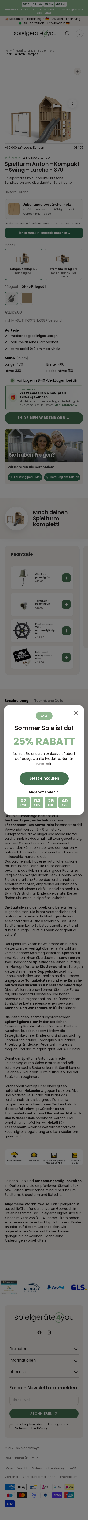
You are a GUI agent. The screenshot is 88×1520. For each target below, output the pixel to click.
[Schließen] (76, 713)
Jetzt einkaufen (44, 778)
